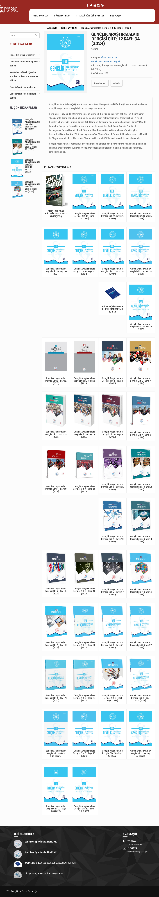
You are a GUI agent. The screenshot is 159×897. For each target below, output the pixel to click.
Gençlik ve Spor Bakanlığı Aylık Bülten (24, 63)
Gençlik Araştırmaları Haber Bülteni (23, 95)
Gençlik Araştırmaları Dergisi (23, 87)
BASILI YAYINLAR (40, 15)
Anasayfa (52, 27)
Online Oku (101, 83)
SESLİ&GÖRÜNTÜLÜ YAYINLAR (90, 15)
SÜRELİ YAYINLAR (62, 15)
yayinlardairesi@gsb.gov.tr (138, 852)
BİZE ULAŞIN (115, 15)
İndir (118, 83)
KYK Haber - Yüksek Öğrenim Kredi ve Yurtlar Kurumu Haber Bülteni (24, 76)
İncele (56, 219)
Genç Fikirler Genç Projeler (22, 55)
